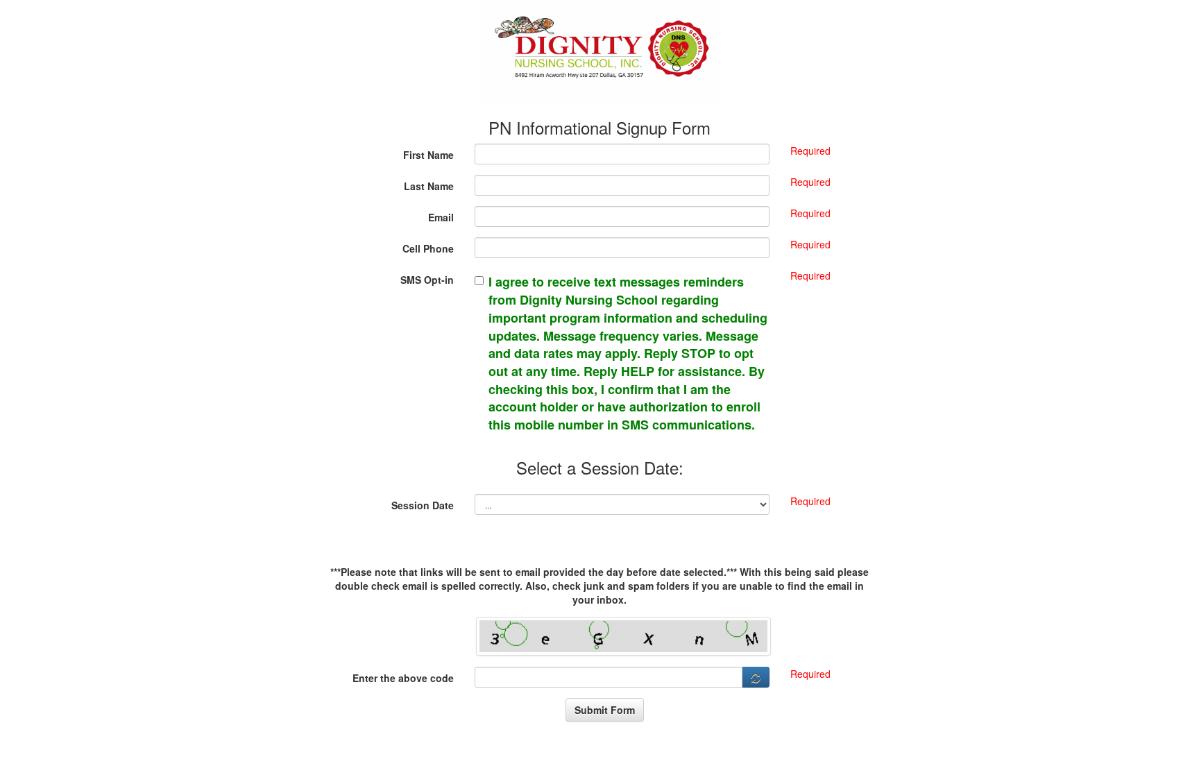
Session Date (422, 505)
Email (441, 217)
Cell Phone (428, 248)
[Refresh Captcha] (755, 677)
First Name (428, 155)
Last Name (429, 186)
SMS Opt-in (427, 280)
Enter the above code (403, 678)
